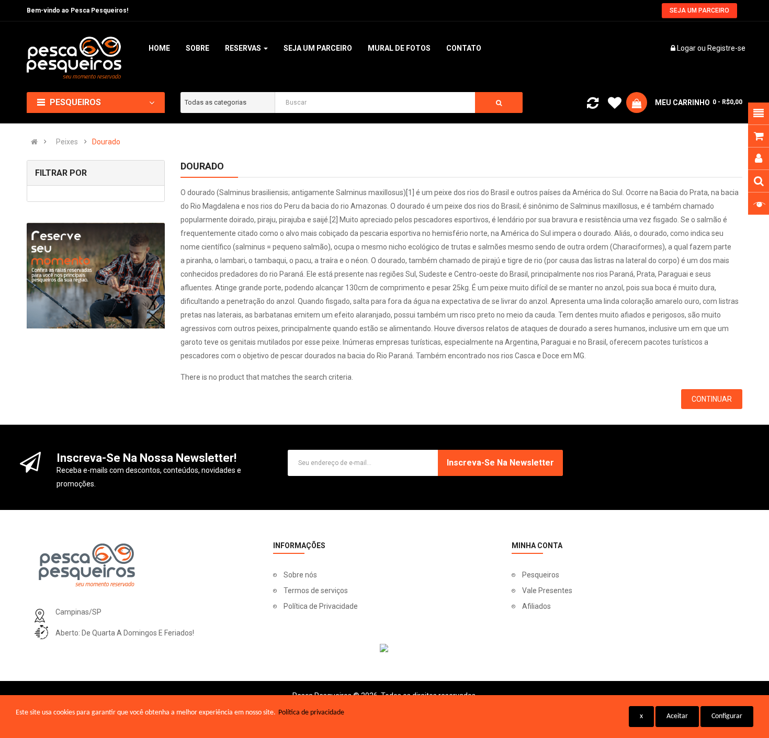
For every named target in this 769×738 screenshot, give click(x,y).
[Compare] (592, 105)
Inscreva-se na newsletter (500, 463)
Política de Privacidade (321, 606)
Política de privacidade (311, 713)
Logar (687, 48)
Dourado (106, 141)
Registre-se (726, 48)
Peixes (67, 141)
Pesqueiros (540, 575)
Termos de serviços (316, 590)
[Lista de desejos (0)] (614, 104)
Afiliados (536, 606)
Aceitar (677, 716)
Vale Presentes (547, 590)
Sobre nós (300, 575)
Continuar (712, 399)
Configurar (726, 716)
